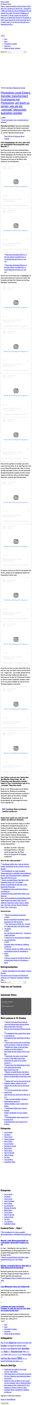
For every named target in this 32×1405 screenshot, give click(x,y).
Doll (30, 1343)
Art (5, 1343)
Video (17, 1361)
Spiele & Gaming (8, 1155)
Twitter (7, 898)
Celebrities (4, 903)
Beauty (15, 900)
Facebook (6, 139)
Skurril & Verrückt (9, 1153)
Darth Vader (25, 1343)
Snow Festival (19, 1354)
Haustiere (19, 1345)
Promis (3, 907)
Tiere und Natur (8, 1160)
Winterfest (21, 1361)
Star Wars (7, 1157)
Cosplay (19, 1343)
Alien (2, 1343)
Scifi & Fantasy (8, 1150)
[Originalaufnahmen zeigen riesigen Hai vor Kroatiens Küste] (17, 1120)
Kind (16, 1348)
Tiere (19, 1358)
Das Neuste (10, 88)
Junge (8, 1348)
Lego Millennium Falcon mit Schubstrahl (15, 1286)
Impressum (7, 46)
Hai (15, 1345)
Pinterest (16, 898)
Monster (2, 1351)
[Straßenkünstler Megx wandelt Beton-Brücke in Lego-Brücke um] (17, 1036)
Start (5, 39)
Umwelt (3, 1361)
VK (23, 898)
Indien (24, 1345)
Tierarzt (14, 1358)
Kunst (24, 1348)
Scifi (9, 1354)
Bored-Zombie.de (5, 28)
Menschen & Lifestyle (19, 88)
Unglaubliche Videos (9, 1162)
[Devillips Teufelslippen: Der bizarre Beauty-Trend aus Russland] (17, 1110)
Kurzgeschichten (8, 1144)
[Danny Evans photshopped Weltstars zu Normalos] (16, 261)
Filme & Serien (8, 1137)
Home (5, 41)
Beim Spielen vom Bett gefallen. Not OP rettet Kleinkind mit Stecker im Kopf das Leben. (17, 1386)
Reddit (20, 898)
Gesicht (12, 1345)
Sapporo (2, 1354)
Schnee (6, 1354)
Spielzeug (25, 1354)
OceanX (9, 1351)
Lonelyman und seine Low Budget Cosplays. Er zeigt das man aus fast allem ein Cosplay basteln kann (15, 1308)
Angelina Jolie (9, 900)
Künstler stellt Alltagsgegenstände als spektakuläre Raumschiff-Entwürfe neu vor (15, 1242)
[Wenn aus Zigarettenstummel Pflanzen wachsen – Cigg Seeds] (17, 1027)
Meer (27, 1348)
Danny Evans (10, 903)
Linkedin (28, 898)
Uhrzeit (26, 1358)
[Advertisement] (16, 70)
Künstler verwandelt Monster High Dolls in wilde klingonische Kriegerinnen (16, 1266)
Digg (25, 898)
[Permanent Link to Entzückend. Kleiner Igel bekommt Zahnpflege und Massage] (17, 940)
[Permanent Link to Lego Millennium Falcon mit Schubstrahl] (16, 1280)
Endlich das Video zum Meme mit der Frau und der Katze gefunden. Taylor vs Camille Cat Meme (17, 1382)
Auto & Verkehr (8, 1132)
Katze (13, 1348)
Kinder (20, 1348)
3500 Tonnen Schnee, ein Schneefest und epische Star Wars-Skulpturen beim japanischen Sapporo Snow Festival (17, 1376)
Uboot (23, 1358)
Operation (14, 1351)
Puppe (24, 1351)
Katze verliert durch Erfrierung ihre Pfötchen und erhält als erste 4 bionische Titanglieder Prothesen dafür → (15, 977)
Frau (8, 1345)
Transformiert (13, 907)
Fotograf (21, 903)
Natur (6, 1351)
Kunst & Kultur (8, 1141)
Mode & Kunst (8, 1148)
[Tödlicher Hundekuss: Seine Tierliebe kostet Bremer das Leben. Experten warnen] (17, 1101)
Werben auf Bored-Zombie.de (12, 48)
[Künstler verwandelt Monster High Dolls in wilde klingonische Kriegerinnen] (17, 1074)
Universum (12, 1361)
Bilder (19, 900)
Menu (2, 35)
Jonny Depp (7, 905)
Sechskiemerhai (14, 1354)
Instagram (17, 136)
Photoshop (25, 905)
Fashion (16, 903)
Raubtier (27, 1351)
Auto (7, 1343)
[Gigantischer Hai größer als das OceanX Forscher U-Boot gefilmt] (17, 1058)
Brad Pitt (23, 900)
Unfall (7, 1361)
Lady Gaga (13, 905)
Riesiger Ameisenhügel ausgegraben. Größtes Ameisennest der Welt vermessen (16, 920)
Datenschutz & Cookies (10, 44)
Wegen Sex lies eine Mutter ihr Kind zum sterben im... (17, 1043)
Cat (15, 1342)
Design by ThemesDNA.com (8, 1399)
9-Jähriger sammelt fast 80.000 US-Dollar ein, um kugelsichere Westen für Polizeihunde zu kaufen (17, 960)
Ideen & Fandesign (9, 1139)
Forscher (4, 1345)
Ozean (20, 1351)
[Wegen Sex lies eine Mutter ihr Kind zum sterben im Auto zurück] (15, 1042)
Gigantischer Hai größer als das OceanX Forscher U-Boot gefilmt (15, 1370)
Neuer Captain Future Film (11, 1070)
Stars (6, 907)
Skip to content (5, 2)
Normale (19, 905)
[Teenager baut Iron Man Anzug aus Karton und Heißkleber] (17, 1083)
